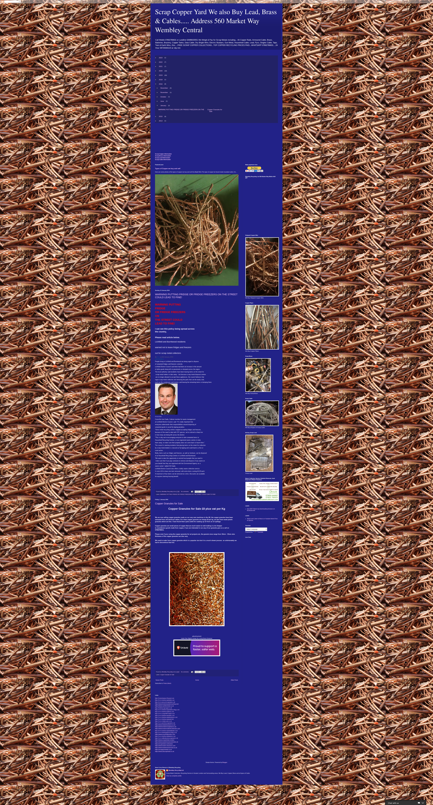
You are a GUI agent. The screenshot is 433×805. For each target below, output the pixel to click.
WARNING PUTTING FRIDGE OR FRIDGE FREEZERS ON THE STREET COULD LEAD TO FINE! (187, 494)
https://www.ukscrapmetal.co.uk (164, 751)
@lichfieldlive (159, 359)
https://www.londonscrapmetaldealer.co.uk (166, 730)
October (163, 97)
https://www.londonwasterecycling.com (167, 704)
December (164, 88)
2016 (160, 84)
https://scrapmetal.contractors (164, 744)
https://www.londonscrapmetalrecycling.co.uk (167, 709)
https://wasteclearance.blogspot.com (164, 698)
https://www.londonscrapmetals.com (164, 700)
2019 (160, 75)
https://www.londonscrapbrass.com (164, 711)
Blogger (224, 762)
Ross (158, 357)
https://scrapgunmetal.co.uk (163, 749)
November (164, 92)
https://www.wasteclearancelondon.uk (166, 742)
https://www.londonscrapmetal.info (164, 719)
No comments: (185, 491)
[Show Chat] (418, 803)
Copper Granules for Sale (215, 110)
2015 (160, 116)
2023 (160, 58)
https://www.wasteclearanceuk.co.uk (166, 747)
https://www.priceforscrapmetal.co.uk (165, 723)
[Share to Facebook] (202, 492)
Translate (260, 532)
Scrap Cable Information (163, 159)
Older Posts (234, 680)
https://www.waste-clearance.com (165, 745)
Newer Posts (159, 680)
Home (197, 680)
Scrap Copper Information (163, 154)
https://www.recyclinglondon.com (165, 734)
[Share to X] (200, 492)
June (162, 101)
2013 (160, 121)
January (163, 105)
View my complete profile (174, 776)
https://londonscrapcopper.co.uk (163, 708)
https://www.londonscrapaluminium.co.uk (166, 717)
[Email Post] (192, 491)
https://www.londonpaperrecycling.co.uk (166, 732)
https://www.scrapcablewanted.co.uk (165, 713)
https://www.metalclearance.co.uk (165, 725)
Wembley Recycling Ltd (176, 770)
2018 (160, 80)
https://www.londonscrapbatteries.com (165, 736)
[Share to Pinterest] (204, 492)
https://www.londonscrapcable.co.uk (164, 715)
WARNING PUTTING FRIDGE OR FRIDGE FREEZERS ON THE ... (181, 110)
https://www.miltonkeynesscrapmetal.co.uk (166, 738)
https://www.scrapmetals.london (164, 740)
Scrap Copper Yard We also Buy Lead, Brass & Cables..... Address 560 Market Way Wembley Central (216, 20)
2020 (160, 71)
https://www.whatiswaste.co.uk (163, 721)
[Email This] (196, 492)
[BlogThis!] (198, 492)
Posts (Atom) (167, 683)
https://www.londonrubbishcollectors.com (167, 728)
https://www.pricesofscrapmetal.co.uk (165, 702)
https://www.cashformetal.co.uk (164, 706)
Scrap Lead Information (162, 158)
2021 (160, 66)
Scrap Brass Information (163, 156)
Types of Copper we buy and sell (167, 168)
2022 (160, 62)
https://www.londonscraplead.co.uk (165, 727)
